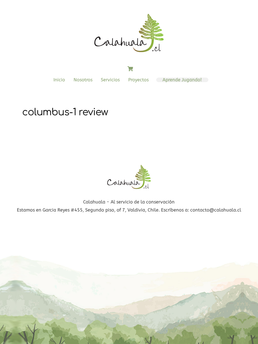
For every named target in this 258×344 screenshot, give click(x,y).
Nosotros (83, 80)
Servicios (110, 80)
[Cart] (130, 69)
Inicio (59, 80)
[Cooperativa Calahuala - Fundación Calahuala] (129, 55)
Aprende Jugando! (182, 80)
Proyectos (138, 80)
